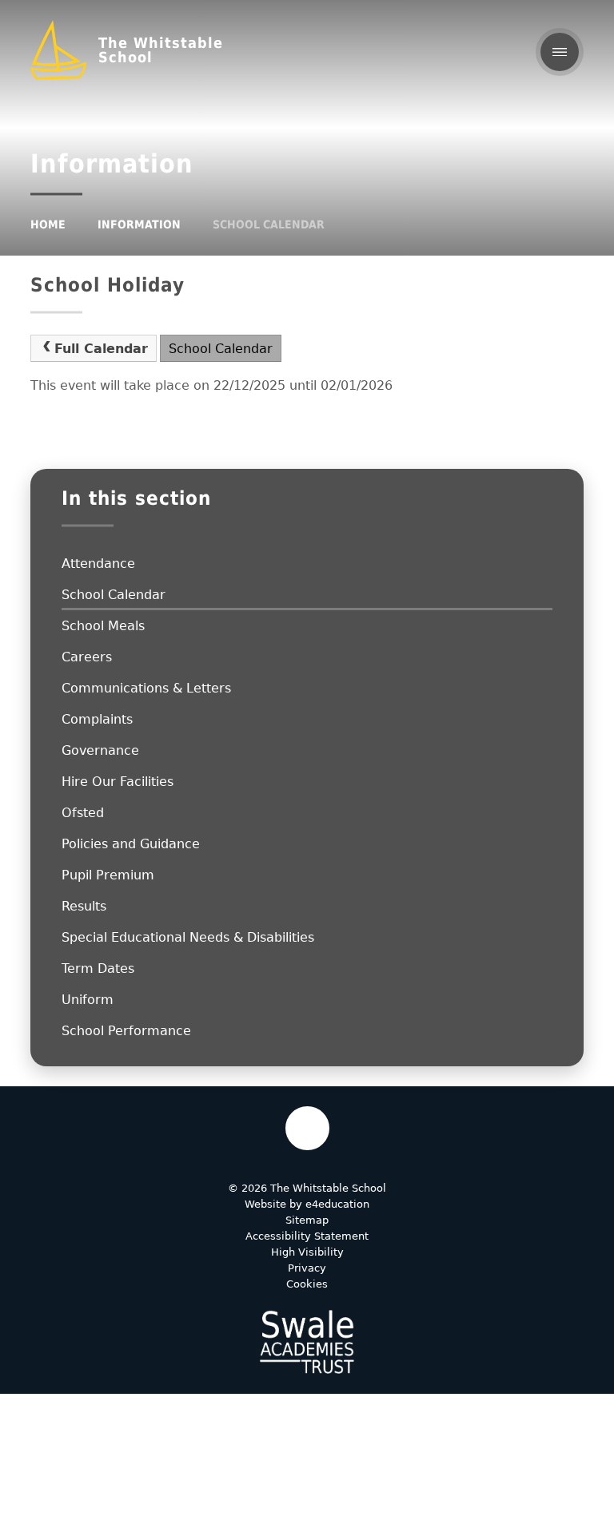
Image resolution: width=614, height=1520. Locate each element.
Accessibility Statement (307, 1236)
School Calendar (269, 224)
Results (84, 906)
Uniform (88, 999)
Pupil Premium (108, 875)
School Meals (103, 625)
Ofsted (83, 812)
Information (139, 224)
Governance (100, 750)
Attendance (98, 563)
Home (48, 224)
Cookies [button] (307, 1284)
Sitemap (307, 1220)
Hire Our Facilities (117, 781)
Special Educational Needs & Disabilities (188, 937)
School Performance (126, 1030)
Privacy (307, 1268)
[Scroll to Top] (307, 1128)
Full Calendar (101, 348)
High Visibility (307, 1252)
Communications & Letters (146, 688)
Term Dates (98, 968)
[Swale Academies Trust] (307, 1342)
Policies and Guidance (131, 843)
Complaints (97, 719)
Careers (87, 657)
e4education (337, 1204)
